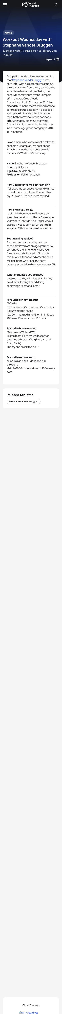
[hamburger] (5, 4)
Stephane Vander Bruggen (28, 80)
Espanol (50, 59)
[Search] (56, 5)
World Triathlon (30, 4)
